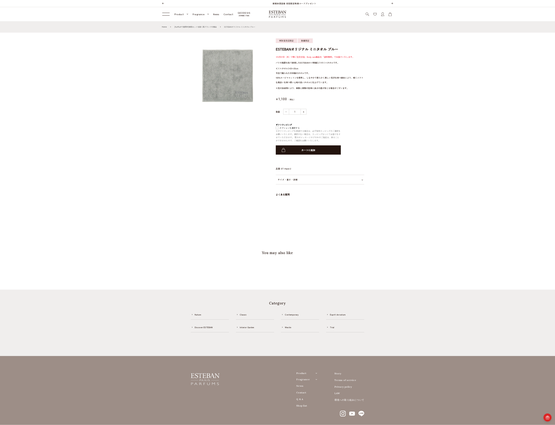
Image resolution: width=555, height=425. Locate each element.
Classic (243, 314)
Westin (288, 327)
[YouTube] (352, 412)
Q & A (299, 399)
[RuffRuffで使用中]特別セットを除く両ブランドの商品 (195, 27)
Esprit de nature (337, 314)
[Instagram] (343, 412)
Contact (301, 392)
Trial (332, 327)
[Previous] (163, 3)
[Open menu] (167, 14)
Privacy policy (343, 386)
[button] (181, 14)
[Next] (392, 3)
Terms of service (345, 380)
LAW (337, 393)
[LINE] (361, 412)
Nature (198, 314)
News (299, 386)
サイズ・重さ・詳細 (288, 179)
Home (164, 27)
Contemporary (292, 314)
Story (338, 373)
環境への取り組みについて (349, 400)
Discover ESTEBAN (204, 327)
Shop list (301, 405)
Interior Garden (247, 327)
